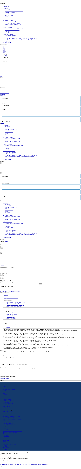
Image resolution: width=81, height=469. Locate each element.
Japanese (4, 51)
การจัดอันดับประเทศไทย (7, 400)
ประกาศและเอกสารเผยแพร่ (8, 20)
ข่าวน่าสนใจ (6, 320)
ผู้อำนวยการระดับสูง (9, 15)
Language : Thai (4, 44)
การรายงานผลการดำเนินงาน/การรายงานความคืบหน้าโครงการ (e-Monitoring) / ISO (21, 38)
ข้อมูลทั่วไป (5, 404)
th (3, 165)
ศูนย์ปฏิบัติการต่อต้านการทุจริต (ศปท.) (10, 444)
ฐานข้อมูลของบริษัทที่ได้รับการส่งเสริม (10, 432)
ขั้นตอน (4, 420)
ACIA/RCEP (5, 445)
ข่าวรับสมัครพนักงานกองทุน (12, 315)
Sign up (6, 241)
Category (2, 280)
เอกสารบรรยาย (6, 436)
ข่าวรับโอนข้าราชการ (11, 318)
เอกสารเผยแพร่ (8, 142)
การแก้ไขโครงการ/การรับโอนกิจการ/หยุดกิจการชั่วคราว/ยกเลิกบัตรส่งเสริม (19, 39)
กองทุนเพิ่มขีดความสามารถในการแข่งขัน (13, 24)
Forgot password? (3, 250)
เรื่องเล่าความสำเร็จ (6, 406)
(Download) (15, 357)
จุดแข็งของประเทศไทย (7, 399)
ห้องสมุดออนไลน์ (6, 440)
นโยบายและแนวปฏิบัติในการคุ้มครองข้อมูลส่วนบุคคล (10, 464)
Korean (4, 52)
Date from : (2, 274)
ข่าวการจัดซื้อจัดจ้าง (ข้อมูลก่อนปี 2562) (14, 306)
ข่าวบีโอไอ (6, 295)
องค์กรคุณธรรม (6, 447)
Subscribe (2, 76)
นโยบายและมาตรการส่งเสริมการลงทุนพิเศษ (11, 416)
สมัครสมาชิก (6, 6)
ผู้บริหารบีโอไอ (8, 13)
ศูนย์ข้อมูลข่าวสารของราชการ (8, 442)
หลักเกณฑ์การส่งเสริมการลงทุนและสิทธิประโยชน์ (12, 419)
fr (3, 168)
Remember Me (5, 249)
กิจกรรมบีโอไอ (5, 429)
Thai (3, 46)
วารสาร (4, 439)
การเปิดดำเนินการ (8, 41)
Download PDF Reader (4, 378)
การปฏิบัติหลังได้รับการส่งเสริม (9, 34)
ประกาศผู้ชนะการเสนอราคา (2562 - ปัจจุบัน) (15, 305)
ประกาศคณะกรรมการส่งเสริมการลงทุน (12, 21)
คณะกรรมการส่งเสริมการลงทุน (11, 12)
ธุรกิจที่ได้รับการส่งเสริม (7, 411)
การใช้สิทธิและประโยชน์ (9, 37)
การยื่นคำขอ (7, 31)
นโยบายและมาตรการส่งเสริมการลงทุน (12, 23)
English (4, 47)
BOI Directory (7, 17)
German (4, 48)
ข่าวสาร (4, 428)
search (12, 267)
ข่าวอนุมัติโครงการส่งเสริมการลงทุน (11, 298)
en (3, 166)
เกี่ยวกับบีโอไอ (5, 8)
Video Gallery (5, 437)
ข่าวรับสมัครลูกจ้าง (10, 317)
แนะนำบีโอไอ (7, 9)
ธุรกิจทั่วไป (5, 412)
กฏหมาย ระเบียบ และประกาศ (8, 423)
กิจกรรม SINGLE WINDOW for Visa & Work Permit (12, 431)
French (4, 49)
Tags (1, 282)
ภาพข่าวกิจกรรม (7, 327)
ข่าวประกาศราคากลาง (8, 308)
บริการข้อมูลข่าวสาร (4, 291)
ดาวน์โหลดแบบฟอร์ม (7, 42)
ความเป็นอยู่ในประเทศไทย (8, 403)
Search (2, 265)
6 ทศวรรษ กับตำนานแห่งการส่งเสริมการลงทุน (14, 11)
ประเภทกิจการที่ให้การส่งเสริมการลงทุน (12, 30)
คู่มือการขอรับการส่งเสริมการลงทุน (9, 424)
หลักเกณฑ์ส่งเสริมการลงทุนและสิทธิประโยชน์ (14, 28)
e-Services (4, 441)
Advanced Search (4, 270)
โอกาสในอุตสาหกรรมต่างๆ (8, 407)
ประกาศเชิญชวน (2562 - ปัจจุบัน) (13, 303)
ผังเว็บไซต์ (2, 69)
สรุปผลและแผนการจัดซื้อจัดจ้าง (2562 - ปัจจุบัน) (16, 302)
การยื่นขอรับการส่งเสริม (7, 27)
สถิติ (3, 433)
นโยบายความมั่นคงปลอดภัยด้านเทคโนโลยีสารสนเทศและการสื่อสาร (35, 464)
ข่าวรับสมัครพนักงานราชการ (12, 314)
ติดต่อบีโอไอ (5, 449)
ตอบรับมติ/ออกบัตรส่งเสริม (10, 32)
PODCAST (5, 446)
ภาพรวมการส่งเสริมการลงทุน (10, 35)
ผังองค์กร (6, 16)
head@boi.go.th (5, 55)
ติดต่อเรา (6, 19)
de (3, 167)
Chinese (4, 50)
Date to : (1, 277)
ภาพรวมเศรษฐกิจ (6, 402)
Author (1, 281)
